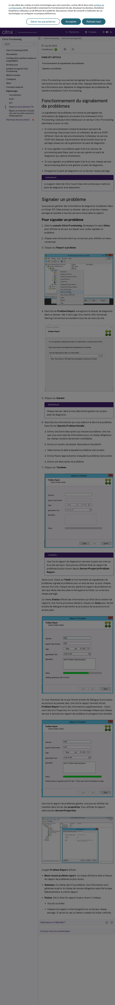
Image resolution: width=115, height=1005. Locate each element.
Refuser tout (94, 21)
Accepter (70, 21)
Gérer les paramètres (43, 21)
